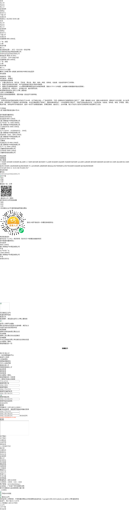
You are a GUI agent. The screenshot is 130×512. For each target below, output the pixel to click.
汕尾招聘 (87, 162)
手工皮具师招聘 (34, 166)
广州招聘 (3, 162)
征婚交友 (3, 17)
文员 (14, 168)
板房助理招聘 (23, 166)
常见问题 (3, 476)
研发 (8, 168)
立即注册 (11, 407)
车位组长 (23, 168)
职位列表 (19, 49)
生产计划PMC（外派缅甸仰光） (11, 130)
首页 (1, 1)
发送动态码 (4, 403)
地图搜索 (3, 466)
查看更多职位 (4, 258)
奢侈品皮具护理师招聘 (55, 166)
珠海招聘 (55, 162)
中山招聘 (48, 162)
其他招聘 (77, 166)
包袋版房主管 (4, 142)
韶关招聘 (107, 162)
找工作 (2, 3)
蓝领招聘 (3, 9)
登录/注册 (16, 19)
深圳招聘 (9, 162)
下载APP (3, 15)
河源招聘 (68, 162)
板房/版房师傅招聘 (87, 166)
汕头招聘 (81, 162)
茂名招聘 (119, 162)
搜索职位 (3, 452)
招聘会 (2, 11)
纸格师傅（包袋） (6, 134)
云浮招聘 (3, 164)
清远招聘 (61, 162)
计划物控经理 (4, 126)
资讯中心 (3, 13)
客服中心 (3, 474)
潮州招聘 (94, 162)
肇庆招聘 (35, 162)
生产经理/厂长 (5, 122)
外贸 (1, 168)
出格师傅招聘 (14, 166)
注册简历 (3, 450)
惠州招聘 (42, 162)
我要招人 (3, 19)
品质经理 (3, 138)
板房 (4, 168)
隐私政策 (3, 444)
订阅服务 (3, 468)
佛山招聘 (22, 162)
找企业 (2, 5)
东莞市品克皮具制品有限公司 (10, 53)
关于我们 (3, 438)
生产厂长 (3, 146)
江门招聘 (29, 162)
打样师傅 (3, 150)
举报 (1, 96)
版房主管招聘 (4, 166)
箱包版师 (3, 119)
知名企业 (3, 454)
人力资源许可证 (5, 446)
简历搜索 (3, 462)
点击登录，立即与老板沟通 (9, 57)
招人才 (2, 7)
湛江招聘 (113, 162)
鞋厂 (27, 168)
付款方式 (3, 472)
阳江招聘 (126, 162)
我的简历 (24, 238)
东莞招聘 (16, 162)
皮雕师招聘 (43, 166)
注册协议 (3, 440)
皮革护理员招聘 (68, 166)
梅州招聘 (74, 162)
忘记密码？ (18, 407)
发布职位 (3, 460)
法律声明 (3, 442)
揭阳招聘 (100, 162)
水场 (17, 168)
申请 (1, 248)
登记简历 (9, 19)
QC (11, 168)
